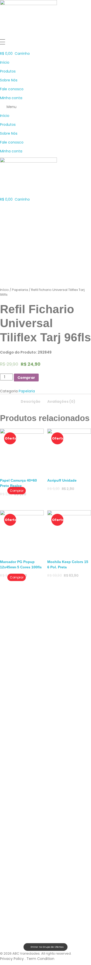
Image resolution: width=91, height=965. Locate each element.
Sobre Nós (8, 80)
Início (4, 62)
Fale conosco (12, 89)
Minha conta (11, 97)
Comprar (26, 377)
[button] (45, 107)
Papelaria (20, 289)
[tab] (30, 400)
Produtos (8, 71)
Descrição (30, 401)
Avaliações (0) (61, 401)
